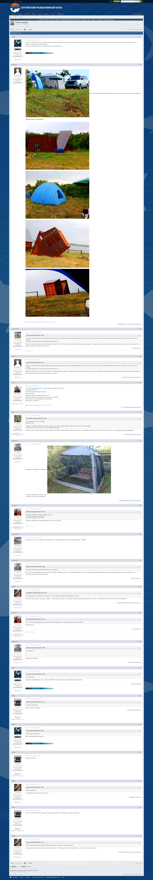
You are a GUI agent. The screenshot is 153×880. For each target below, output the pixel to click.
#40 (139, 836)
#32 (139, 612)
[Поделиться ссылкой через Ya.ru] (17, 866)
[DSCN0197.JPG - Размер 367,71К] (57, 93)
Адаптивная (15, 877)
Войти (111, 1)
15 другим (133, 500)
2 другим (133, 377)
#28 (139, 505)
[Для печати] (28, 866)
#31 (139, 586)
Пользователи (100, 19)
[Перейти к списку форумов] (15, 7)
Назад (12, 29)
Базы (52, 14)
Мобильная (27, 877)
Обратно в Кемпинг (139, 863)
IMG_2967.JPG (30, 423)
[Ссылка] (39, 53)
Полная (21, 877)
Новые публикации (137, 14)
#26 (139, 412)
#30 (139, 560)
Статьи (89, 19)
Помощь (63, 877)
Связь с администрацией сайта (38, 877)
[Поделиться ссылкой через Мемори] (22, 866)
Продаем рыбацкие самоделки (67, 19)
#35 (139, 695)
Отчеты (27, 14)
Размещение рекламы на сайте (53, 877)
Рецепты (93, 19)
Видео (34, 14)
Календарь (107, 19)
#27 (139, 440)
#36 (139, 724)
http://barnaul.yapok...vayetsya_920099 (41, 388)
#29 (139, 534)
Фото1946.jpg (49, 514)
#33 (139, 641)
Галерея (46, 14)
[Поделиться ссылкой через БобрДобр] (24, 866)
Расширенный (142, 1)
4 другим (133, 602)
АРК (11, 874)
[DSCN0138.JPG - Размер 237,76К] (57, 195)
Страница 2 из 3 (18, 29)
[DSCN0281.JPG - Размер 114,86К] (57, 244)
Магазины (59, 14)
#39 (139, 807)
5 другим (133, 407)
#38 (139, 781)
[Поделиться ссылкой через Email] (26, 866)
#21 (139, 36)
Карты (112, 19)
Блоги (39, 14)
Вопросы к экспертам (81, 19)
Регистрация (116, 1)
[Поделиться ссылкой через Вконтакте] (15, 866)
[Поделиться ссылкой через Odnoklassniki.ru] (10, 866)
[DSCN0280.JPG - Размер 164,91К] (57, 293)
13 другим (133, 324)
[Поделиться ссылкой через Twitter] (19, 866)
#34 (139, 667)
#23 (139, 329)
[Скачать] (30, 866)
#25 (139, 382)
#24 (139, 356)
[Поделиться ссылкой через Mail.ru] (12, 866)
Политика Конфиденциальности (136, 874)
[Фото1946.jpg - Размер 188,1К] (79, 469)
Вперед (30, 29)
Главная (13, 14)
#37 (139, 752)
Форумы (20, 14)
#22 (139, 64)
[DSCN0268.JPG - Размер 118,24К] (57, 146)
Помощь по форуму (44, 19)
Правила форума (125, 874)
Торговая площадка (54, 19)
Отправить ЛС (18, 56)
